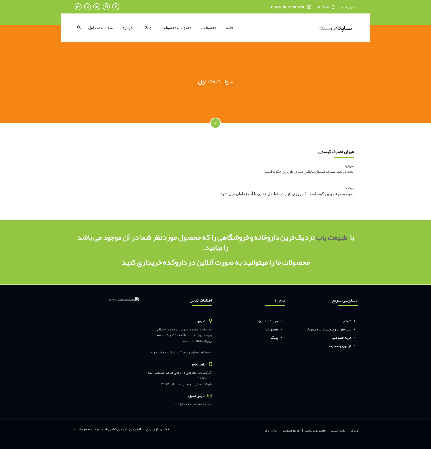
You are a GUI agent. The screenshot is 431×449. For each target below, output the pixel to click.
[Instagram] (106, 6)
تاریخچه (346, 320)
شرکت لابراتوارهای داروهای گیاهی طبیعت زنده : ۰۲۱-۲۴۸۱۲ (180, 375)
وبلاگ (147, 28)
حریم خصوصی (341, 337)
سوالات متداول (100, 28)
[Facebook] (115, 6)
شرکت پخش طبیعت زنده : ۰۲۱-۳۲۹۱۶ (186, 383)
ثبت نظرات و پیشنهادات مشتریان (328, 329)
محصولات (208, 28)
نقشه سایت (338, 430)
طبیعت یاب (331, 237)
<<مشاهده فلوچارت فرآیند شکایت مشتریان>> (180, 352)
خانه (229, 28)
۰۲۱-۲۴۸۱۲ (323, 7)
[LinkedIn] (96, 6)
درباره (128, 28)
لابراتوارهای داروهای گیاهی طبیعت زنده (118, 429)
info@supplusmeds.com (287, 7)
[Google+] (78, 6)
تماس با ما (271, 430)
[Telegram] (87, 6)
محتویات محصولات (176, 28)
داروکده (174, 262)
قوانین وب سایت (340, 345)
